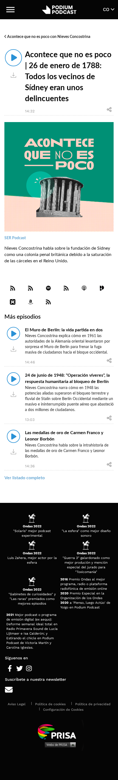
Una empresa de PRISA (59, 731)
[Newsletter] (59, 690)
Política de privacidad (93, 704)
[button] (10, 9)
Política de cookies (50, 704)
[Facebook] (10, 669)
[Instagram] (29, 669)
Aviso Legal (17, 704)
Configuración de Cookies (63, 710)
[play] (13, 57)
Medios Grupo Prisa (59, 744)
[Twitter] (19, 669)
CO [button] (107, 9)
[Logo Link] (59, 9)
